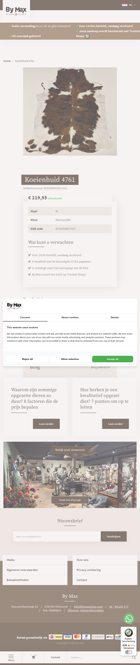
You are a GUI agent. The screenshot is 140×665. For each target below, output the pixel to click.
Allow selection (70, 359)
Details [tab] (115, 317)
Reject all (27, 359)
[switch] (128, 652)
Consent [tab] (25, 317)
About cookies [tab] (70, 317)
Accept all (112, 359)
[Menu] (134, 629)
